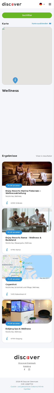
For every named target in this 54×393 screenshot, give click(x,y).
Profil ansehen (14, 186)
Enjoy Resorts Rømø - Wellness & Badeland (23, 238)
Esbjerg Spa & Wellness (18, 329)
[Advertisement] (27, 123)
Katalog (27, 366)
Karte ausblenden (40, 24)
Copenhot (11, 284)
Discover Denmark (27, 363)
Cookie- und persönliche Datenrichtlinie (27, 386)
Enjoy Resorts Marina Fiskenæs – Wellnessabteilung (23, 192)
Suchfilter (27, 15)
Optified (27, 389)
